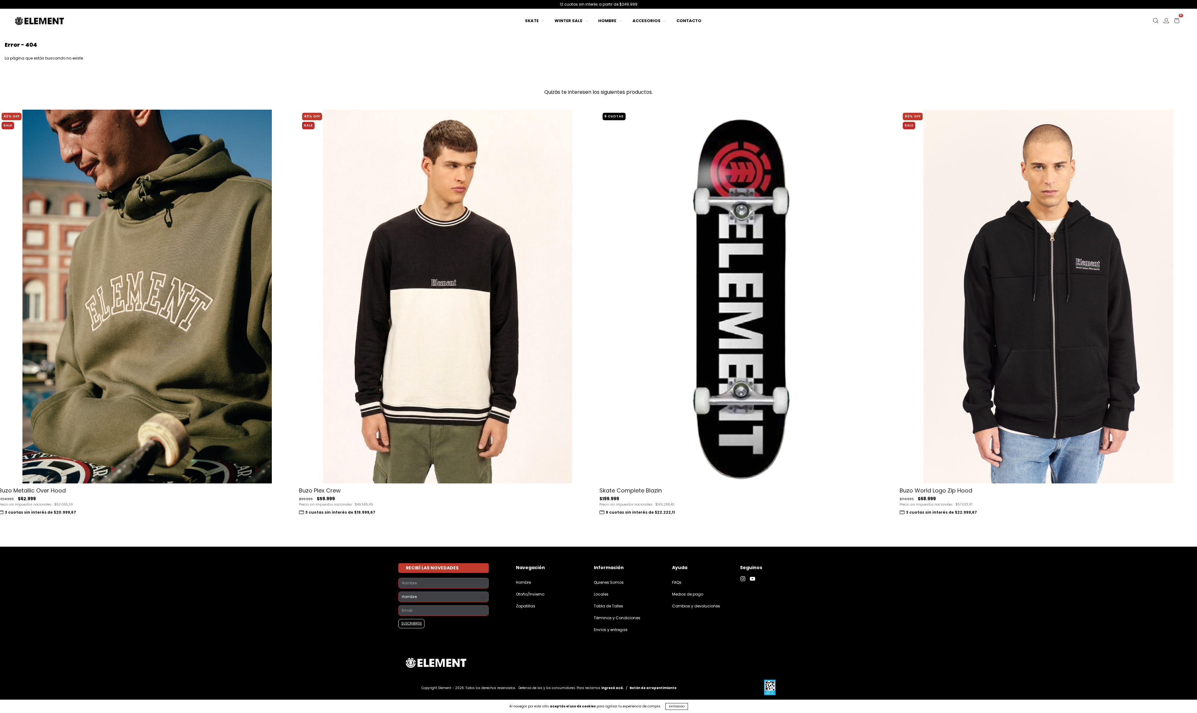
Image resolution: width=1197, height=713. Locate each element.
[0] (1177, 22)
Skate (532, 21)
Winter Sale (569, 21)
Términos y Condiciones (617, 617)
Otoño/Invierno (530, 594)
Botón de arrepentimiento (653, 688)
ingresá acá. (612, 688)
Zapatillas (525, 606)
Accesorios (646, 21)
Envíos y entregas (610, 629)
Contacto (688, 21)
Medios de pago (687, 594)
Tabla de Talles (608, 606)
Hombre (607, 21)
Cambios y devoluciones (696, 606)
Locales (601, 594)
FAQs (676, 582)
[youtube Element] (754, 579)
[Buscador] (1155, 22)
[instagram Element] (745, 579)
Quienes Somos (609, 582)
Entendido (677, 706)
